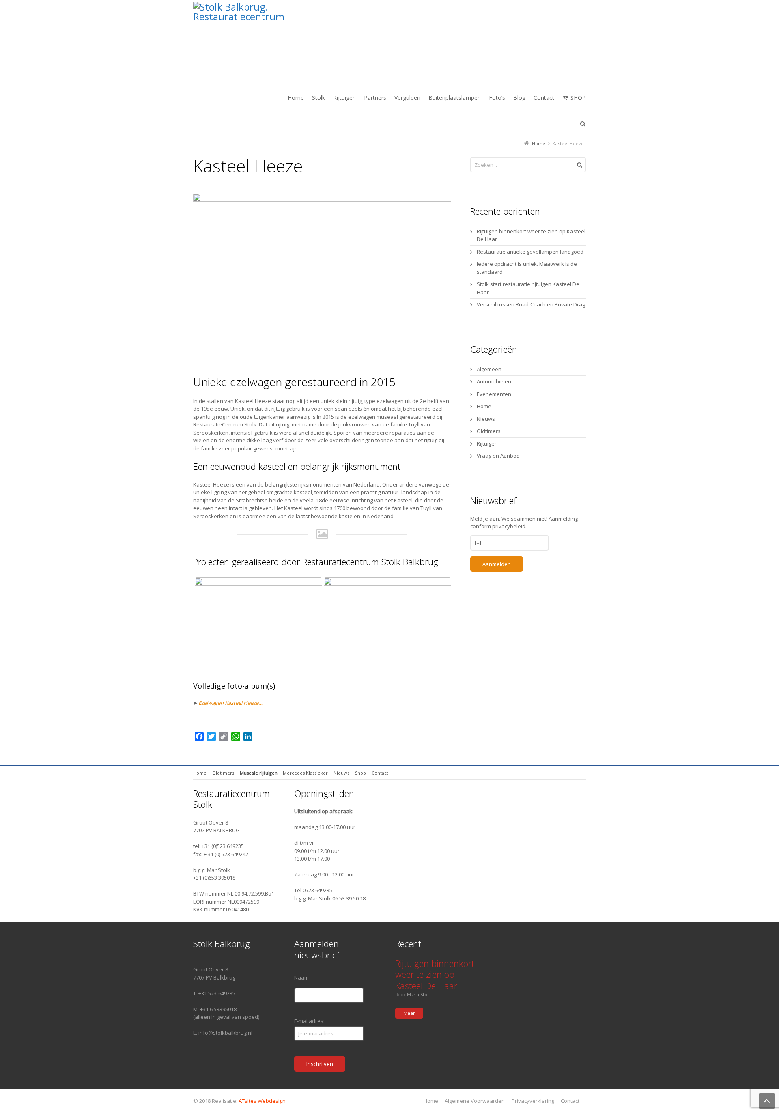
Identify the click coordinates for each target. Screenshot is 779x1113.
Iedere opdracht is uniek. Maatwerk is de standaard (527, 268)
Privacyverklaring (533, 1100)
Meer (409, 1013)
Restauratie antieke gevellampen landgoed (530, 251)
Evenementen (494, 394)
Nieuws (486, 418)
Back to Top (767, 1101)
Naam (301, 977)
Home (484, 406)
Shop (360, 773)
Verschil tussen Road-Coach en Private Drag (531, 304)
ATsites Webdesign (262, 1100)
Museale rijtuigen (259, 773)
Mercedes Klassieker (305, 773)
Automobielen (494, 381)
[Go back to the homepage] (277, 38)
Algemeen (489, 369)
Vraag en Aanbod (498, 455)
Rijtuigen (487, 443)
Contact (380, 773)
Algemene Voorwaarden (475, 1100)
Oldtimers (489, 431)
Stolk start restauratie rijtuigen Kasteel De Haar (528, 288)
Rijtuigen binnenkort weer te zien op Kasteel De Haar (531, 235)
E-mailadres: (309, 1021)
